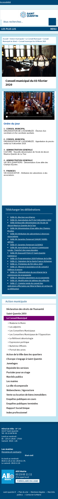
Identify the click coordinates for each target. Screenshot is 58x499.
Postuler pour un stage (18, 372)
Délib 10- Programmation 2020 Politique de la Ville (31, 258)
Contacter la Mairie (33, 494)
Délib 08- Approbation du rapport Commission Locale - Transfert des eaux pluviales (28, 249)
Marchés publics (14, 376)
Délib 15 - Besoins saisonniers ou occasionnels (29, 277)
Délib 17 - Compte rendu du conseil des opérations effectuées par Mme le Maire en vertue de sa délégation (30, 286)
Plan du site (23, 492)
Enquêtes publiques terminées (22, 403)
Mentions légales (38, 492)
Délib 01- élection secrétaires (22, 217)
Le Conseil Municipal (16, 318)
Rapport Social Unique (18, 408)
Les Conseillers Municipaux (22, 330)
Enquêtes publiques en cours (21, 399)
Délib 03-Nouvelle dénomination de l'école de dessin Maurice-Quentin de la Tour (27, 224)
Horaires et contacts (11, 451)
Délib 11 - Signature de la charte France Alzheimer (31, 261)
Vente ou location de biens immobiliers (26, 394)
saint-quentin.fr (9, 492)
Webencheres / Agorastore (20, 390)
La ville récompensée (17, 385)
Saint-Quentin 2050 (16, 313)
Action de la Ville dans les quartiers (24, 354)
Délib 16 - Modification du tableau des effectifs (29, 280)
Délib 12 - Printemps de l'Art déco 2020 (26, 264)
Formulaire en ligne (27, 481)
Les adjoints (15, 326)
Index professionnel (16, 412)
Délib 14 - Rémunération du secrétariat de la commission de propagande (27, 273)
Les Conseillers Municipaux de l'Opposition (29, 334)
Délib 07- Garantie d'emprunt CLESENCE (26, 244)
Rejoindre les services (17, 367)
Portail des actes (17, 349)
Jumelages (12, 363)
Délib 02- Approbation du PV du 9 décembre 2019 (30, 220)
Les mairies (12, 381)
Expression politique (19, 342)
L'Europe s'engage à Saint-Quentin (24, 358)
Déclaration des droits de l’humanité (25, 309)
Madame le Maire (17, 323)
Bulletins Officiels (17, 345)
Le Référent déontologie (21, 338)
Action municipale (16, 301)
